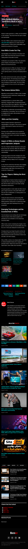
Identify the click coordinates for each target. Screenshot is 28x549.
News (9, 465)
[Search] (26, 2)
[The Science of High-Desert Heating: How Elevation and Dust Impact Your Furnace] (5, 496)
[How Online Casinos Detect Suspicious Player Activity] (14, 444)
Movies (13, 465)
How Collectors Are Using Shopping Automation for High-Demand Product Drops (18, 471)
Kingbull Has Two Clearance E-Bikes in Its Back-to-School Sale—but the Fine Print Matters (18, 479)
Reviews (22, 465)
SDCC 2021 (6, 510)
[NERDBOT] (14, 2)
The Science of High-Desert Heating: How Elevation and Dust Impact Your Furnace (18, 496)
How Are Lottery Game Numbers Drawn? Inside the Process (6, 260)
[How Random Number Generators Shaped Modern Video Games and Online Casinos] (18, 255)
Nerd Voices (9, 25)
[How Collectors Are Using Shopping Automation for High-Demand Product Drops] (5, 471)
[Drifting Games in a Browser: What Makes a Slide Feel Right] (14, 333)
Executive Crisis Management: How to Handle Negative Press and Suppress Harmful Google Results (18, 487)
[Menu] (2, 2)
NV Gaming (5, 16)
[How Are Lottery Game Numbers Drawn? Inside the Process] (6, 255)
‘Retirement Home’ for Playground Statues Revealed (8, 295)
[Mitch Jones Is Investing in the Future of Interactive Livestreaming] (14, 400)
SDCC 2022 (6, 512)
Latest (4, 465)
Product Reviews (8, 507)
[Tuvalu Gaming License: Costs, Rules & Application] (14, 355)
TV (17, 465)
